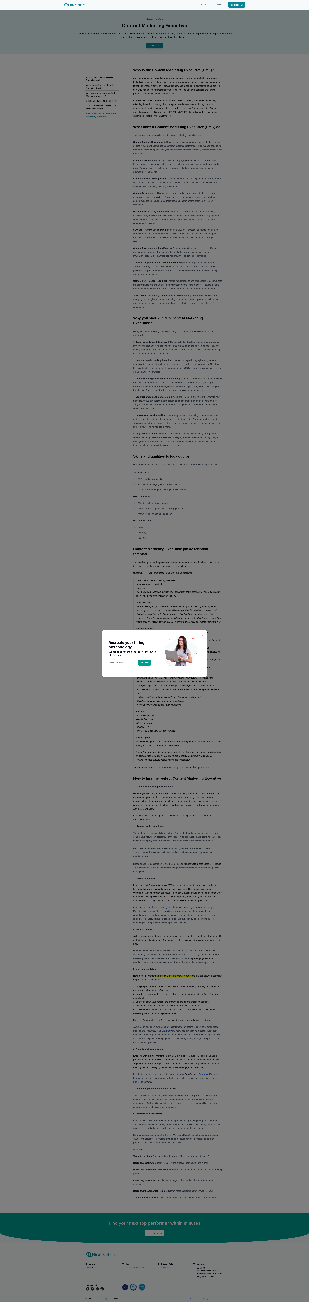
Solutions (204, 4)
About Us (217, 4)
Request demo (236, 5)
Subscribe (145, 662)
